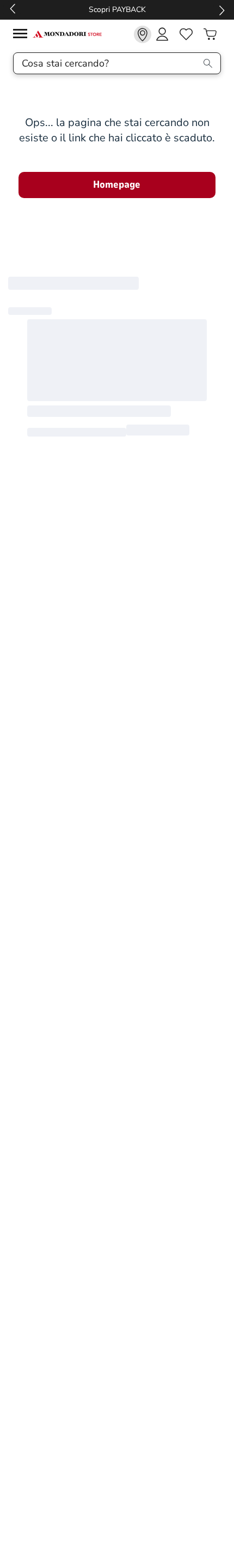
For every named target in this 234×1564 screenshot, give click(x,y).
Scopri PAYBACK (81, 9)
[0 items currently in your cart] (210, 34)
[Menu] (23, 35)
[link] (142, 34)
